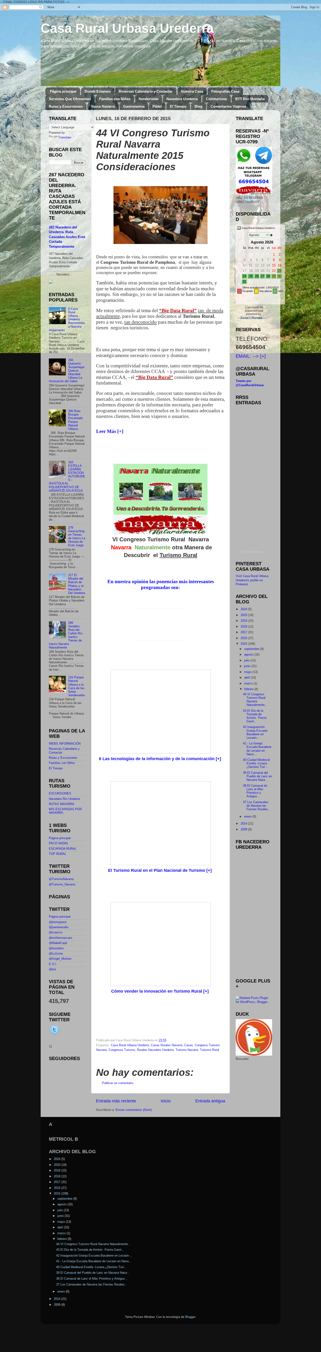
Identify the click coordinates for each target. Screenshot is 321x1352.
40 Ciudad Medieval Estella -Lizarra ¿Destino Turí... (256, 763)
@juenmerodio (58, 927)
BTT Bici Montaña (250, 99)
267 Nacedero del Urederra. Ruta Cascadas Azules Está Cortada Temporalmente (67, 237)
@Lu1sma (56, 953)
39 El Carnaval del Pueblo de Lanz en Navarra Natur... (257, 776)
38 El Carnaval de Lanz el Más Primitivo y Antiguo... (255, 791)
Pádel (157, 106)
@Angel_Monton (60, 958)
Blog (198, 106)
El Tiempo (178, 106)
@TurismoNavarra (61, 879)
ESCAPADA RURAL (62, 848)
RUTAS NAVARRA (61, 804)
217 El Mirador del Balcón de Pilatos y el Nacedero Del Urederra (76, 584)
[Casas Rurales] (254, 317)
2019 (244, 620)
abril (247, 677)
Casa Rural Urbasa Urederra (127, 28)
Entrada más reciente (116, 1101)
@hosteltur (56, 948)
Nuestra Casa (192, 91)
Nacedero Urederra (182, 99)
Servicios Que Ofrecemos (70, 99)
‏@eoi (52, 969)
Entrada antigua (210, 1101)
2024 (244, 609)
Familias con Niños (114, 99)
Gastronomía (134, 106)
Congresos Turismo (122, 1050)
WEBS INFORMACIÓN (65, 743)
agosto (249, 654)
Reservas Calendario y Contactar (146, 91)
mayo (248, 672)
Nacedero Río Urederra (64, 799)
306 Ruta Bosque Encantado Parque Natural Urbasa (75, 420)
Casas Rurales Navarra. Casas (172, 1045)
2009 (244, 829)
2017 (244, 632)
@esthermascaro (60, 937)
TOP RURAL (57, 854)
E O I (52, 964)
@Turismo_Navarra (62, 884)
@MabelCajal (58, 943)
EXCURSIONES (60, 793)
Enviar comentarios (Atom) (134, 1110)
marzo (249, 683)
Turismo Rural (209, 1050)
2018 (244, 626)
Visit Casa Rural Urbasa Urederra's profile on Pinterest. (252, 580)
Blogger (190, 1317)
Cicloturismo (216, 99)
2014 (244, 823)
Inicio (166, 1101)
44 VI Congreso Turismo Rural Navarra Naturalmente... (255, 700)
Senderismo (148, 99)
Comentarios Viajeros (228, 106)
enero (248, 816)
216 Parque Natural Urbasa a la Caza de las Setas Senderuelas (76, 686)
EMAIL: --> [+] (251, 356)
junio (247, 666)
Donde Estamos (98, 91)
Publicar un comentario (117, 1083)
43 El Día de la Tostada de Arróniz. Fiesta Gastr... (254, 716)
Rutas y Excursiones (66, 106)
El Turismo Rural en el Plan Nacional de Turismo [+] (160, 870)
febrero (249, 689)
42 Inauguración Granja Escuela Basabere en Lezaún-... (255, 732)
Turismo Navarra (187, 1050)
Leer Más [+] (109, 431)
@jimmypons (58, 922)
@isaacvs (56, 932)
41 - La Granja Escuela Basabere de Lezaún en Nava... (257, 749)
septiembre (252, 649)
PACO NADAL (58, 843)
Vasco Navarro (103, 106)
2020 (244, 615)
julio (247, 660)
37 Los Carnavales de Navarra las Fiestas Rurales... (257, 806)
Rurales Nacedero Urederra (155, 1050)
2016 (244, 638)
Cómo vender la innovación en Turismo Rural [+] (160, 991)
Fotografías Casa (225, 91)
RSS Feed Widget (251, 552)
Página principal (63, 91)
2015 (244, 643)
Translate (64, 137)
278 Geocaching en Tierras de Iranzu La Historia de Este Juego (76, 536)
